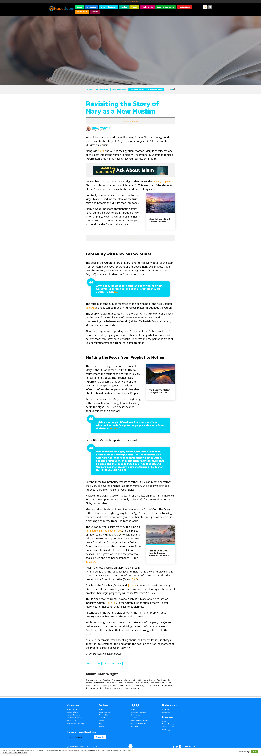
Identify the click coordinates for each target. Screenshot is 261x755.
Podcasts (133, 718)
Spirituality (91, 7)
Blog (100, 723)
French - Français (168, 724)
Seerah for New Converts (139, 721)
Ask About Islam (73, 709)
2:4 (116, 292)
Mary (105, 663)
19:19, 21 (114, 428)
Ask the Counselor (73, 715)
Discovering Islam (108, 7)
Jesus (89, 663)
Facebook (174, 746)
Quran (79, 7)
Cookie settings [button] (244, 751)
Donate (95, 11)
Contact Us (166, 712)
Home (89, 89)
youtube (190, 746)
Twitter (177, 746)
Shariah (124, 7)
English (164, 721)
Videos (134, 7)
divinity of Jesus (162, 181)
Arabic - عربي (166, 730)
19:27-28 (110, 602)
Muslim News (184, 7)
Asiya (101, 151)
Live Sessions (135, 715)
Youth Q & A (82, 11)
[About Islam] (61, 9)
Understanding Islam (119, 89)
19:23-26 (91, 561)
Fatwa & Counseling (165, 7)
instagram (180, 746)
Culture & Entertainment (139, 723)
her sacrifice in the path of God (104, 530)
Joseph (132, 585)
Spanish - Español (168, 727)
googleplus (186, 746)
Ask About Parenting (74, 718)
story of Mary (116, 663)
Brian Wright (101, 128)
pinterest (183, 746)
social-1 (194, 746)
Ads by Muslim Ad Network (130, 1)
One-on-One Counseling (75, 723)
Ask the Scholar (72, 712)
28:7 (134, 579)
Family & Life (147, 7)
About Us (165, 709)
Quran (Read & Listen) (138, 712)
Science (101, 726)
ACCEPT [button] (255, 751)
